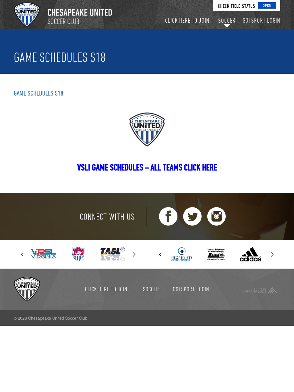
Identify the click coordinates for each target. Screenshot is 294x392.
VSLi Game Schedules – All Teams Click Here (147, 167)
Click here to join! (107, 289)
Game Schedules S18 (38, 93)
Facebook (168, 216)
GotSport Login (191, 289)
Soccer (151, 289)
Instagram (216, 216)
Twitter (192, 216)
